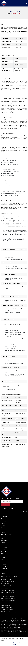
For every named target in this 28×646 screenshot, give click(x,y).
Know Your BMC (16, 13)
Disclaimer (6, 642)
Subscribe (6, 505)
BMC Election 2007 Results (8, 603)
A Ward (3, 532)
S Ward (3, 571)
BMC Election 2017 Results (8, 598)
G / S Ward (3, 554)
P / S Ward (3, 566)
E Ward (3, 523)
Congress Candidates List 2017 (8, 581)
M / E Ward (4, 540)
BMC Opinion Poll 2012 (6, 534)
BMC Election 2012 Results (8, 600)
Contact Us (4, 508)
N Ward (3, 573)
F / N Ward (3, 521)
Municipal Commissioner (7, 609)
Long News (11, 508)
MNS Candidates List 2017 (7, 586)
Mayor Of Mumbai (5, 605)
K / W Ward (4, 545)
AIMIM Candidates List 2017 (8, 592)
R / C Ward (3, 564)
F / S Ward (3, 519)
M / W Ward (4, 538)
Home (8, 13)
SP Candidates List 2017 (7, 588)
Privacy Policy (13, 642)
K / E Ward (3, 551)
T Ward (3, 557)
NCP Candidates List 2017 (7, 583)
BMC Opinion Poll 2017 (7, 579)
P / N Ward (4, 568)
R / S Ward (3, 559)
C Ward (3, 527)
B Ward (3, 530)
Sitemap (14, 644)
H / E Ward (4, 549)
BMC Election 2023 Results (8, 596)
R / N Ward (4, 562)
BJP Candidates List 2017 (7, 590)
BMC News (16, 498)
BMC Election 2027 (6, 498)
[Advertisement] (14, 465)
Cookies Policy (20, 642)
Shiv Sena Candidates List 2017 (9, 577)
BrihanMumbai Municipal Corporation (10, 612)
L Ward (3, 542)
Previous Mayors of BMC (7, 607)
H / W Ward (4, 547)
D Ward (3, 525)
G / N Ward (4, 516)
